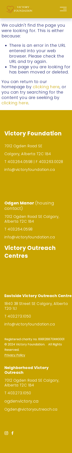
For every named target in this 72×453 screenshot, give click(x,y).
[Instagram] (6, 433)
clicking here (46, 87)
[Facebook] (12, 433)
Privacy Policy (14, 355)
